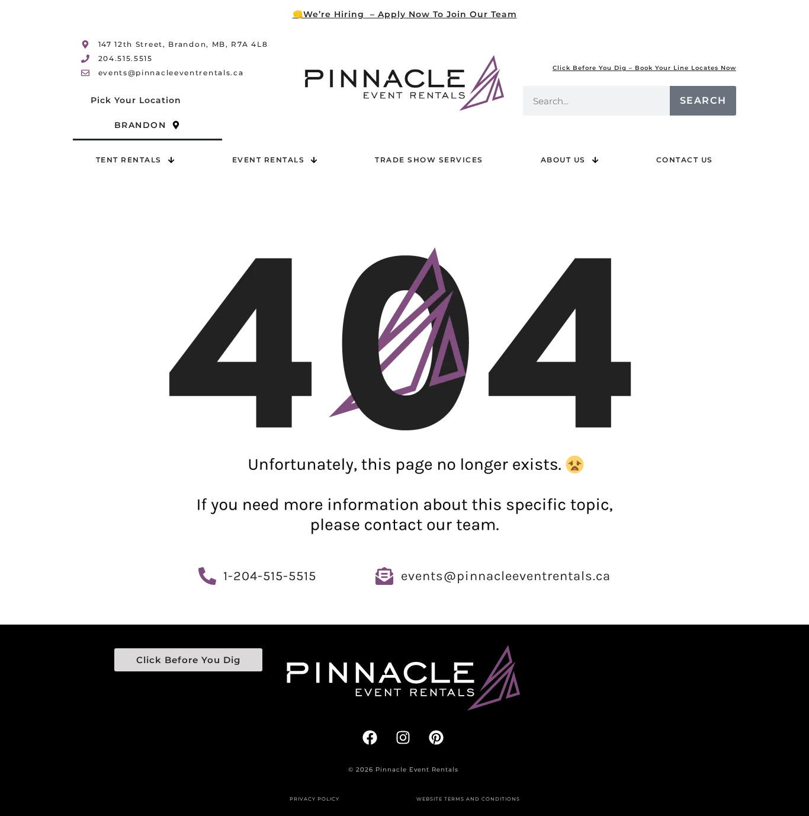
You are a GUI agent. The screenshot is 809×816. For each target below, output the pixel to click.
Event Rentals (268, 159)
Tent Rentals (129, 159)
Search (703, 100)
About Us (563, 159)
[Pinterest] (436, 737)
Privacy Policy (314, 799)
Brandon (140, 125)
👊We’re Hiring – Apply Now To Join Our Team (405, 14)
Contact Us (684, 159)
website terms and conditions (468, 799)
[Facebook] (370, 737)
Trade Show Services (429, 159)
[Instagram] (403, 737)
